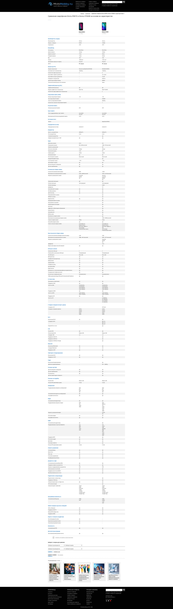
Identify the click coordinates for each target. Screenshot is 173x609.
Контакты (50, 593)
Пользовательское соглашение (55, 597)
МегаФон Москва (90, 591)
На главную (50, 604)
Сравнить (50, 551)
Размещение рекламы (53, 595)
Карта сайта (50, 602)
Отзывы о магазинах (80, 6)
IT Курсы (77, 8)
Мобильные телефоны (80, 1)
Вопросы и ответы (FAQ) (94, 8)
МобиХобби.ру (52, 589)
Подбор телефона (93, 1)
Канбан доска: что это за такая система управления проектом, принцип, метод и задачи (84, 577)
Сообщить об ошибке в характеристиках (64, 537)
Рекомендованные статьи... (55, 560)
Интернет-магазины (91, 589)
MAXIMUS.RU (89, 602)
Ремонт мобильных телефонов (74, 604)
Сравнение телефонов (94, 3)
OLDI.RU (88, 604)
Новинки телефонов (80, 3)
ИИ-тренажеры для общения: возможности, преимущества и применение (99, 577)
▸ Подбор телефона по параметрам (109, 5)
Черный (82, 63)
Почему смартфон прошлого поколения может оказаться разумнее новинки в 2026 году (53, 577)
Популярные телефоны (81, 4)
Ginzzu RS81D (82, 32)
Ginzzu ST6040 (105, 31)
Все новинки (60, 554)
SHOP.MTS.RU (89, 593)
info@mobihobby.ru (111, 597)
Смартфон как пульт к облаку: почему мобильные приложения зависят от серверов (114, 577)
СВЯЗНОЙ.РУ (89, 597)
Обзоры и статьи (92, 4)
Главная (82, 13)
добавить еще (57, 551)
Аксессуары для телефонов (73, 602)
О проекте (50, 591)
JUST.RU (88, 600)
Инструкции (91, 6)
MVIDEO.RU (88, 595)
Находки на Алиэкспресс (94, 9)
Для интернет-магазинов (53, 598)
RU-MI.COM (88, 598)
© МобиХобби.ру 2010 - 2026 (87, 607)
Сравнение (87, 13)
